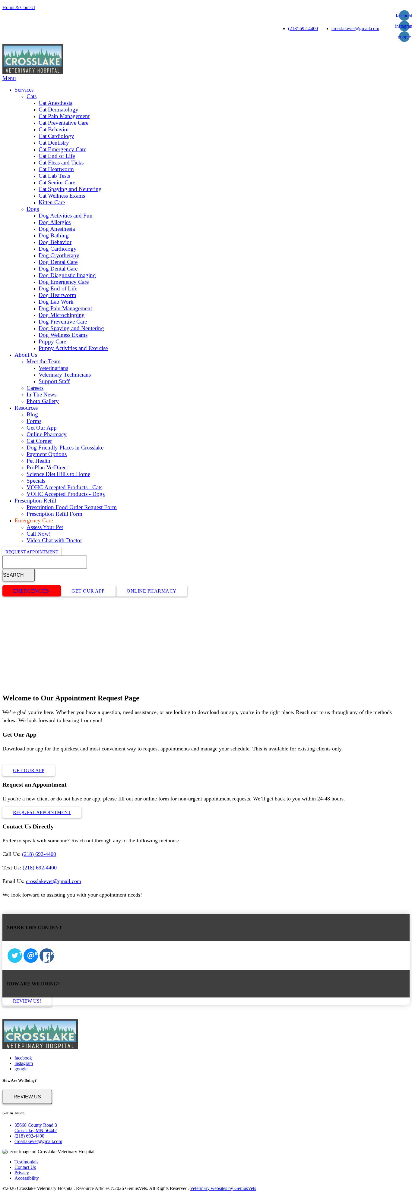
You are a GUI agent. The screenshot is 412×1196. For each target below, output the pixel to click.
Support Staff (54, 381)
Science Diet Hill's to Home (58, 474)
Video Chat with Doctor (54, 540)
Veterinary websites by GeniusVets (223, 1188)
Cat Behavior (54, 129)
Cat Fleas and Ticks (61, 162)
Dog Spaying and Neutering (71, 328)
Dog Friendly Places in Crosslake (65, 447)
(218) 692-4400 (303, 28)
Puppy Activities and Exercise (73, 348)
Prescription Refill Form (54, 514)
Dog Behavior (55, 242)
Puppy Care (52, 341)
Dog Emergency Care (64, 282)
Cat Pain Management (64, 116)
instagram (23, 1063)
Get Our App (42, 427)
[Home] (32, 72)
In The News (41, 394)
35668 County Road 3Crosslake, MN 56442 (35, 1127)
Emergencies (31, 590)
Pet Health (38, 461)
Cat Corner (39, 441)
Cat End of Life (57, 156)
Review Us (27, 1096)
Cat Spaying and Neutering (70, 189)
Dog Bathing (54, 235)
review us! (27, 1000)
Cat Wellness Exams (62, 196)
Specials (36, 480)
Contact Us (25, 1167)
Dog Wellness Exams (63, 335)
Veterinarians (53, 368)
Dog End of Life (58, 288)
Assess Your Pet (45, 527)
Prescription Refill (35, 500)
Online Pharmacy (47, 434)
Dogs (33, 209)
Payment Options (47, 454)
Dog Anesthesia (57, 229)
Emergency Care (33, 520)
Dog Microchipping (62, 315)
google (404, 36)
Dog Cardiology (58, 249)
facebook (23, 1057)
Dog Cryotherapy (59, 255)
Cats (31, 96)
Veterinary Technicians (65, 374)
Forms (34, 421)
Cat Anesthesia (55, 103)
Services (23, 89)
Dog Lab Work (56, 302)
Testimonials (26, 1161)
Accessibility (26, 1178)
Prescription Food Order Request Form (72, 507)
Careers (35, 388)
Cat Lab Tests (54, 176)
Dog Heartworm (57, 295)
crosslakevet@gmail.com (355, 28)
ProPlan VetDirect (47, 467)
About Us (25, 355)
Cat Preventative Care (63, 123)
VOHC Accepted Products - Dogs (66, 494)
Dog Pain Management (65, 308)
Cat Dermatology (58, 109)
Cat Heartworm (56, 169)
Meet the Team (44, 361)
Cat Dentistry (54, 142)
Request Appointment (31, 551)
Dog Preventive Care (63, 321)
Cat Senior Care (57, 182)
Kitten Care (52, 202)
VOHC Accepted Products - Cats (64, 487)
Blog (32, 414)
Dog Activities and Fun (66, 215)
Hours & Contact (18, 7)
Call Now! (39, 534)
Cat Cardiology (56, 136)
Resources (26, 408)
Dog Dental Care (58, 262)
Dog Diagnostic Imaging (67, 275)
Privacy (21, 1172)
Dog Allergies (55, 222)
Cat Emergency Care (62, 149)
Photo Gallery (43, 401)
